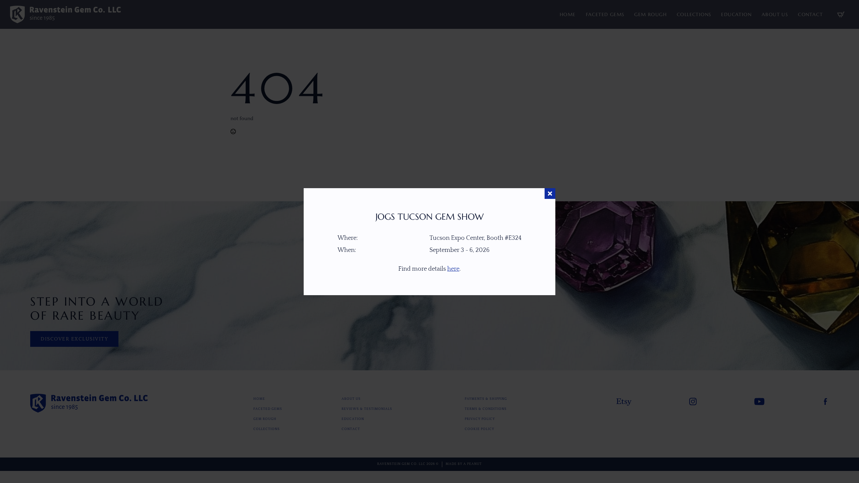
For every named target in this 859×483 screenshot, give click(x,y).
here (453, 269)
